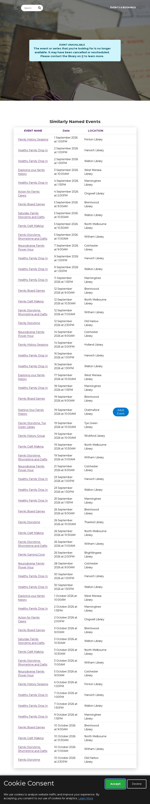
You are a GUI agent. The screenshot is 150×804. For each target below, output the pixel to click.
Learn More (85, 798)
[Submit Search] (39, 8)
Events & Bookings (123, 7)
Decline (137, 784)
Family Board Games (31, 204)
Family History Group (31, 435)
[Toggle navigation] (14, 7)
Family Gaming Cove (31, 554)
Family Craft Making (31, 225)
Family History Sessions (33, 139)
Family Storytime (29, 323)
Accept (115, 784)
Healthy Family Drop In (33, 150)
